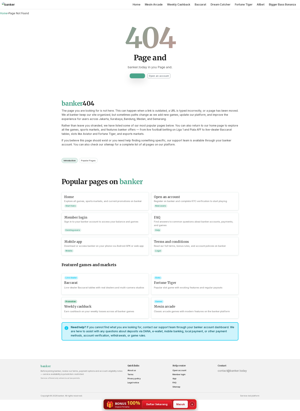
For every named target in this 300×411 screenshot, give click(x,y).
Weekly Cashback (178, 4)
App (174, 378)
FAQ (174, 382)
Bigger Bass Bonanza (282, 4)
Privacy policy (134, 378)
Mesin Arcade (154, 4)
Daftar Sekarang (157, 404)
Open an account (159, 76)
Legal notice (133, 382)
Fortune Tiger (243, 4)
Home (136, 4)
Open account (179, 370)
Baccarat (200, 4)
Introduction (70, 160)
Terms (131, 374)
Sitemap (176, 386)
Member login (178, 374)
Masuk (180, 404)
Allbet (260, 4)
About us (132, 370)
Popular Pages (88, 160)
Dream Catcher (220, 4)
